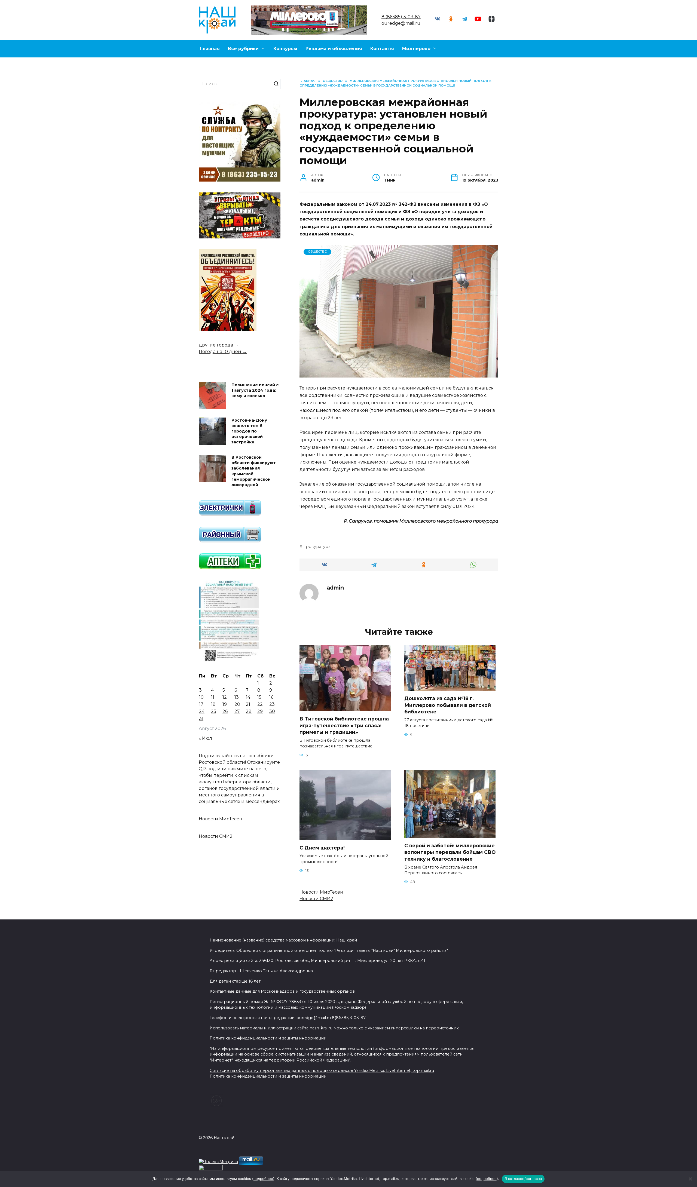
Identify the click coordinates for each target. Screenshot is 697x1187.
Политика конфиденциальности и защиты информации (268, 1076)
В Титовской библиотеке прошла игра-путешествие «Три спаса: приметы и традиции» (344, 725)
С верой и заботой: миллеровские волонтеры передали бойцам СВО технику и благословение (450, 852)
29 (260, 711)
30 (272, 711)
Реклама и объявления (333, 48)
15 (259, 697)
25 (213, 711)
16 (271, 697)
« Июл (205, 738)
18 (213, 704)
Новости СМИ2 (316, 898)
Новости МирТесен (321, 892)
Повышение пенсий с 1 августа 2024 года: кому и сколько (255, 390)
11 (212, 697)
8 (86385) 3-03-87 (401, 16)
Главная (210, 48)
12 (224, 697)
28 (249, 711)
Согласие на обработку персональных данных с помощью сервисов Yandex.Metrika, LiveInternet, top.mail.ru (322, 1070)
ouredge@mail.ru (400, 23)
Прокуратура (316, 546)
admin (335, 587)
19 (224, 704)
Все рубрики (243, 48)
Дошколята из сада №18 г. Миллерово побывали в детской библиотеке (447, 704)
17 (201, 704)
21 (248, 704)
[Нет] (690, 1179)
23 (272, 704)
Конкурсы (285, 48)
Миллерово (416, 48)
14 (248, 697)
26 (225, 711)
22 (260, 704)
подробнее (263, 1178)
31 (201, 718)
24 (201, 711)
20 (237, 704)
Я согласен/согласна (523, 1178)
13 (236, 697)
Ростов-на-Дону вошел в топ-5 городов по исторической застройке (249, 431)
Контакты (382, 48)
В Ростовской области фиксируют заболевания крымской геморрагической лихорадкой (253, 471)
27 (237, 711)
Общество (317, 251)
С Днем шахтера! (322, 848)
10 (201, 697)
